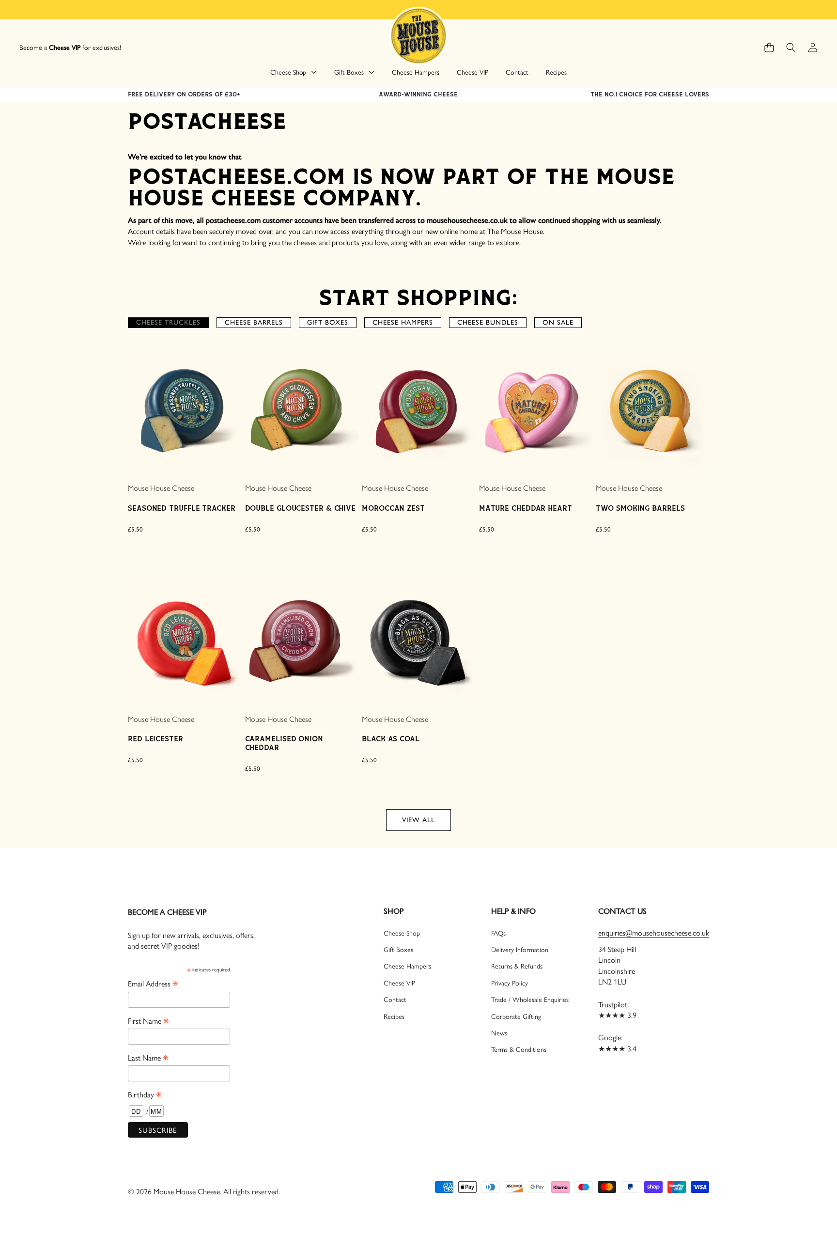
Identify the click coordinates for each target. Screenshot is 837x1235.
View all (418, 820)
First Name (148, 1020)
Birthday (144, 1094)
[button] (769, 48)
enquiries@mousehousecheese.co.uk (653, 932)
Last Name (148, 1057)
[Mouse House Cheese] (418, 35)
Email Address (153, 983)
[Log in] (812, 48)
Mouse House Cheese (161, 487)
